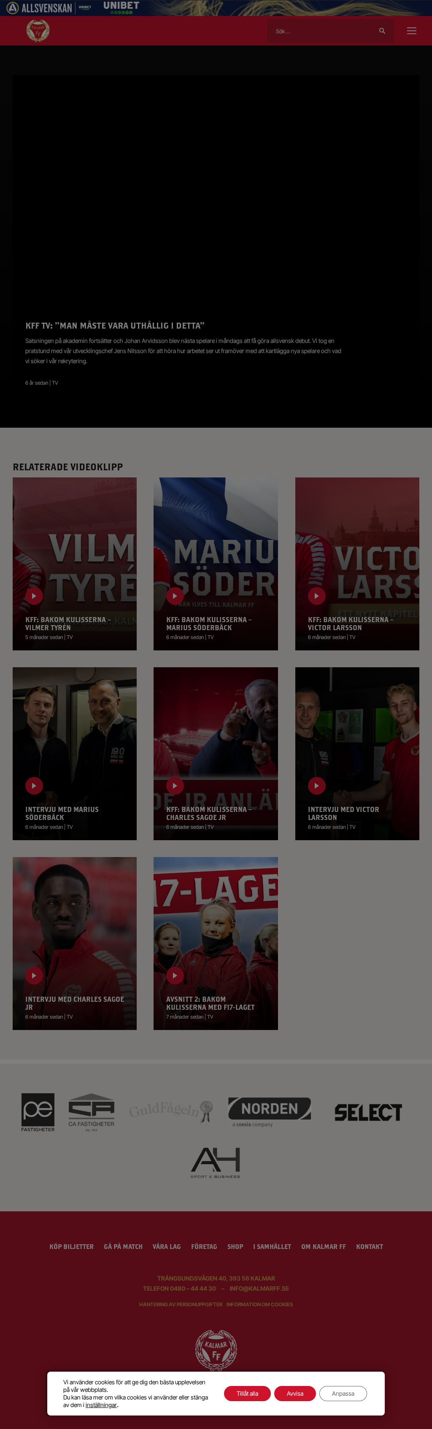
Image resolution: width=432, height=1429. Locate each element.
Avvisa (295, 1393)
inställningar (101, 1404)
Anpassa (343, 1393)
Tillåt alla (247, 1393)
